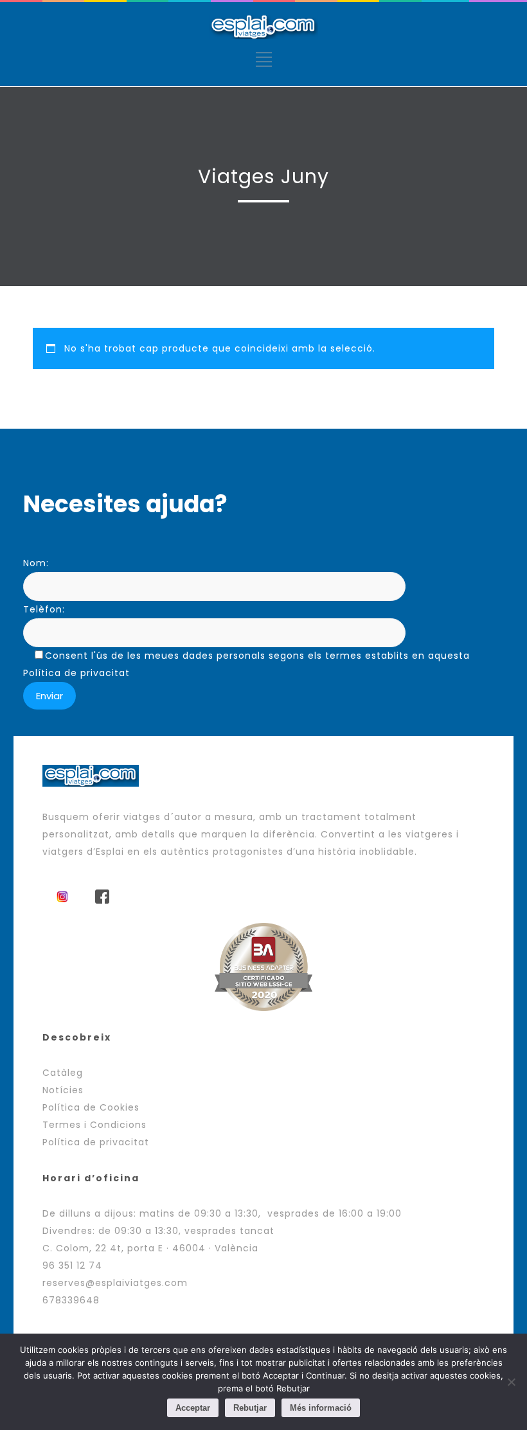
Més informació (321, 1408)
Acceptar (192, 1408)
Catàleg (62, 1072)
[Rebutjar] (511, 1381)
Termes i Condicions (94, 1124)
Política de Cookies (90, 1107)
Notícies (63, 1090)
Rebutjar (250, 1408)
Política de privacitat (95, 1142)
